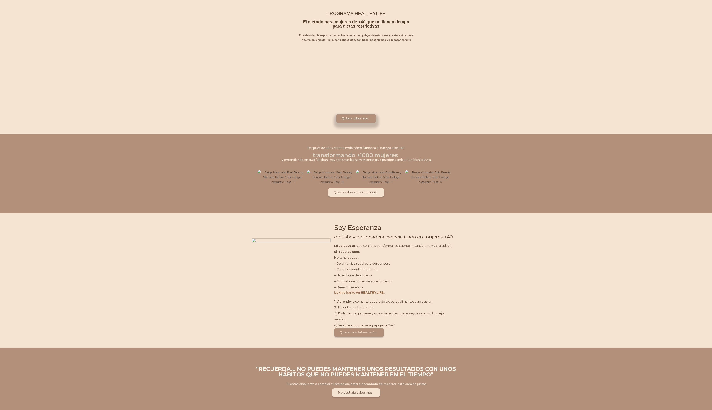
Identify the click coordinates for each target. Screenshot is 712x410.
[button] (254, 177)
